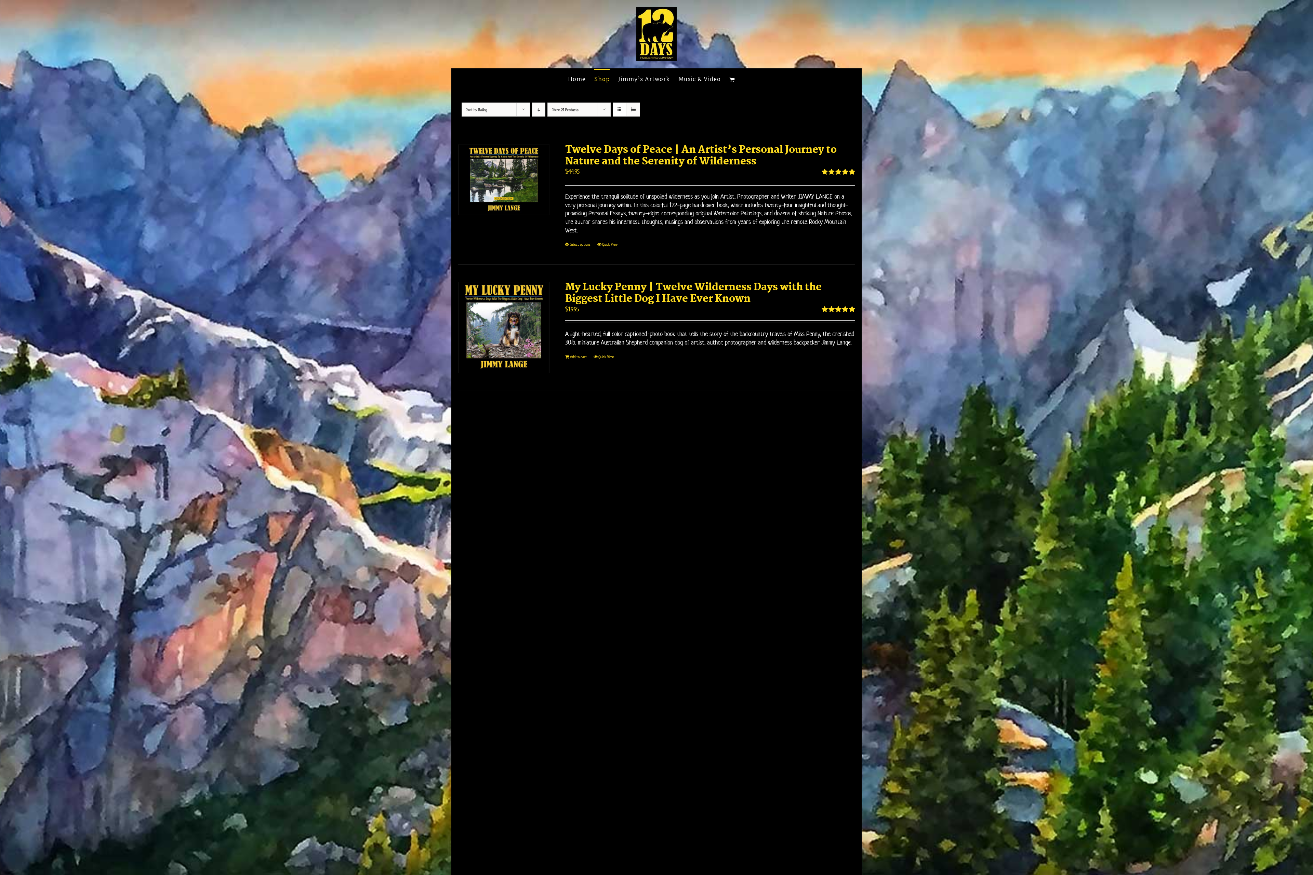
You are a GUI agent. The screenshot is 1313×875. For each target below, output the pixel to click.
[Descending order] (538, 110)
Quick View (610, 244)
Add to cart (578, 356)
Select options (580, 244)
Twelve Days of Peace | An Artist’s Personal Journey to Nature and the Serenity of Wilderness (701, 156)
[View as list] (633, 109)
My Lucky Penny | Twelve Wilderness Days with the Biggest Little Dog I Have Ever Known (693, 293)
